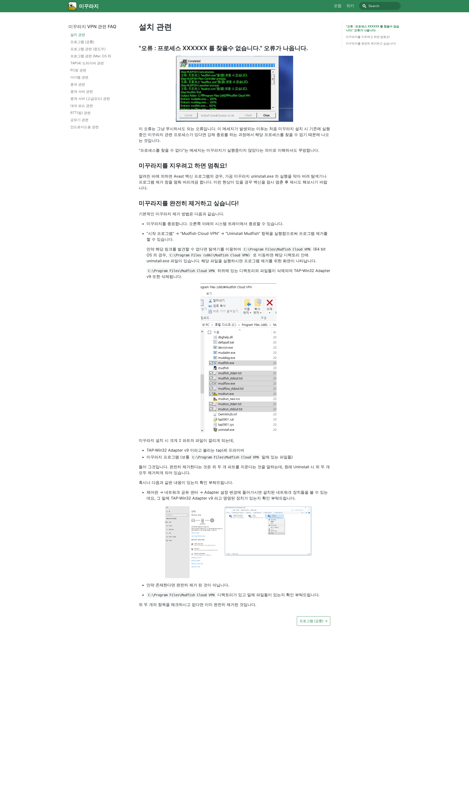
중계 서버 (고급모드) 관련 (90, 99)
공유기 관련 (79, 120)
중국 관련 (77, 84)
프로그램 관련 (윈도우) (88, 49)
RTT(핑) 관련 (80, 113)
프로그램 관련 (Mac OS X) (90, 56)
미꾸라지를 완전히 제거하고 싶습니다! (371, 43)
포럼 (337, 5)
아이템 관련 (79, 77)
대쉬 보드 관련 (81, 106)
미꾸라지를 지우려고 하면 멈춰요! (368, 37)
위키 (350, 5)
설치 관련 (77, 35)
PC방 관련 (78, 70)
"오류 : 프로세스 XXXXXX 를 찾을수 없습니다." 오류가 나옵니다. (372, 28)
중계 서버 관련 (81, 92)
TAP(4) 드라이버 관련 (87, 63)
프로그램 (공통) (82, 42)
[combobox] (380, 6)
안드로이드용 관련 (84, 127)
